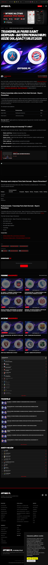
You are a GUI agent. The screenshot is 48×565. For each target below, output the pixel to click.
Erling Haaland (4, 531)
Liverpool (35, 509)
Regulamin (19, 533)
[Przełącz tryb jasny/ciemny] (44, 6)
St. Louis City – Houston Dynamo (23, 507)
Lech (34, 522)
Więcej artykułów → (24, 444)
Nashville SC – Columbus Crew (22, 505)
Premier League (4, 511)
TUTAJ (42, 213)
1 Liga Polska (3, 520)
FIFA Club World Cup (42, 81)
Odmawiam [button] (34, 558)
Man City (34, 513)
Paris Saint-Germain (14, 246)
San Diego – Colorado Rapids (22, 517)
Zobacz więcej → (24, 395)
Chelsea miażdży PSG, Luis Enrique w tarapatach (14, 235)
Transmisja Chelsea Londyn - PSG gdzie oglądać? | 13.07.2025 (16, 238)
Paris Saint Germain (14, 250)
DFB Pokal (5, 250)
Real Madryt (35, 507)
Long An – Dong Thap (20, 519)
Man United (35, 511)
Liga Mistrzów (3, 505)
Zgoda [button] (29, 558)
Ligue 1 (2, 518)
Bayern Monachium (5, 246)
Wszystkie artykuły (43, 275)
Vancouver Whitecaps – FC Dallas (23, 511)
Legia (34, 520)
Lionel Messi (3, 529)
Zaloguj (39, 6)
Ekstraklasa (3, 509)
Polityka (18, 535)
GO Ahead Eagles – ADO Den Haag (23, 521)
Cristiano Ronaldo (4, 527)
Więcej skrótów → (24, 476)
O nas (18, 527)
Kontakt (18, 531)
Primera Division (4, 513)
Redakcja (19, 529)
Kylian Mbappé (3, 533)
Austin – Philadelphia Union (22, 509)
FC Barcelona (35, 505)
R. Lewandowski (4, 542)
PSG (33, 518)
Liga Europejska (4, 507)
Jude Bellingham (4, 537)
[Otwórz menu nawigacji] (46, 6)
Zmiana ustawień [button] (31, 560)
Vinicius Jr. (3, 535)
